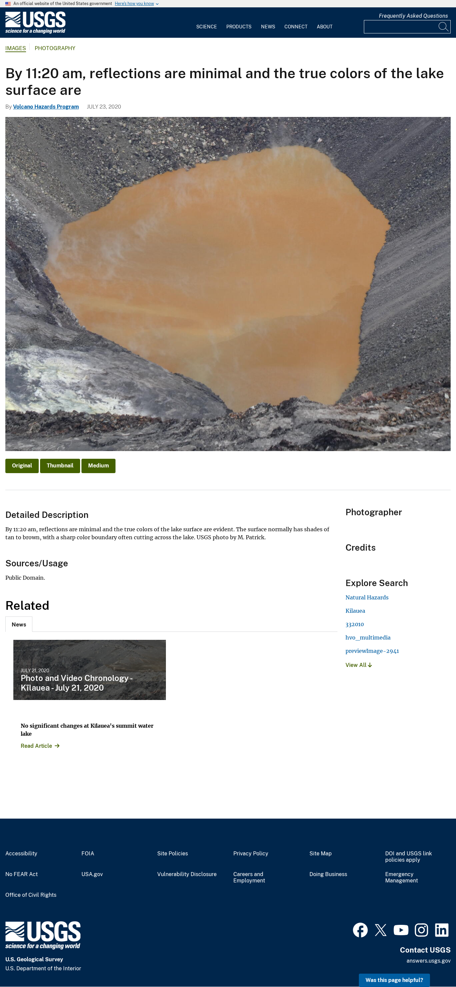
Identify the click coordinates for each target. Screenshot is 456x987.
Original (22, 465)
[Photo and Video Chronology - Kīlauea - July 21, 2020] (89, 670)
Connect (295, 26)
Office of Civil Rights (30, 895)
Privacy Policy (250, 854)
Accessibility (21, 854)
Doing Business (328, 874)
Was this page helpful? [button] (394, 980)
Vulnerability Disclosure (187, 874)
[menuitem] (207, 22)
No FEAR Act (21, 874)
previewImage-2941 (372, 651)
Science (206, 26)
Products (238, 26)
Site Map (320, 854)
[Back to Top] (432, 963)
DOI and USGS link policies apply (408, 857)
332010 (355, 624)
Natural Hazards (367, 597)
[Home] (35, 32)
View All (357, 665)
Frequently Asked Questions (413, 16)
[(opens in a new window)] (360, 929)
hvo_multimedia (368, 637)
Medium (98, 465)
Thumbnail (60, 465)
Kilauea (355, 610)
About (324, 26)
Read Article (36, 746)
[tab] (18, 624)
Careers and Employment (249, 877)
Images (15, 48)
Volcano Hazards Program (46, 107)
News (268, 26)
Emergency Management (401, 877)
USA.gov (92, 874)
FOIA (87, 854)
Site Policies (172, 854)
